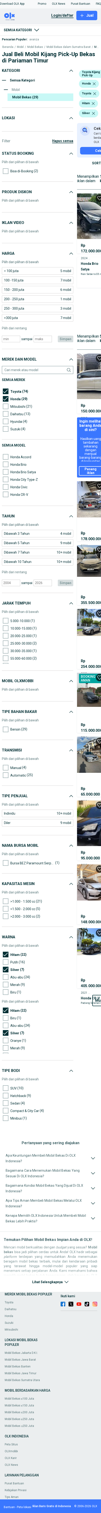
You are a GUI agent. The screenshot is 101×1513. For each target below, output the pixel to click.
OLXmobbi (11, 1451)
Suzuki (9, 1322)
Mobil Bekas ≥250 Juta (19, 1426)
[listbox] (94, 83)
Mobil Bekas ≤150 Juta (19, 1405)
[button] (12, 4)
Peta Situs (11, 1444)
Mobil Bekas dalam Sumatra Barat (69, 47)
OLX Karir (11, 1458)
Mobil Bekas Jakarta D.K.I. (21, 1353)
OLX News (11, 1465)
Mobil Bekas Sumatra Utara (22, 1380)
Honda (9, 1316)
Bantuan (9, 1507)
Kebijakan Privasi (16, 1490)
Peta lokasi (24, 1507)
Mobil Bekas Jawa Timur (20, 1373)
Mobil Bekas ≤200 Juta (19, 1412)
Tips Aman (12, 1497)
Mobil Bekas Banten (18, 1366)
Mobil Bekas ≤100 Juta (19, 1398)
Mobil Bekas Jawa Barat (20, 1359)
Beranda (7, 47)
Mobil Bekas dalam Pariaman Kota (96, 47)
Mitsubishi (11, 1329)
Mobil (20, 47)
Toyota (9, 1302)
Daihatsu (10, 1309)
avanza (34, 39)
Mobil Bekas (35, 47)
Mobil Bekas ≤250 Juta (19, 1419)
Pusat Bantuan (14, 1483)
